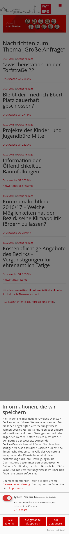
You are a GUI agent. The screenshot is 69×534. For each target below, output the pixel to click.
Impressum (16, 488)
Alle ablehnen (10, 521)
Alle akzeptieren (56, 521)
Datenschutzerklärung (16, 484)
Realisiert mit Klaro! (56, 530)
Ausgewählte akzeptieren (33, 521)
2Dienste (20, 510)
